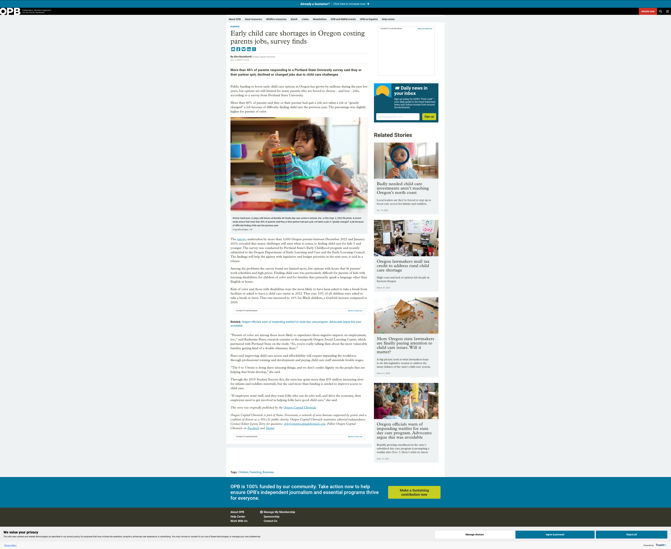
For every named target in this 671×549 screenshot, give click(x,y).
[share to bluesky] (243, 49)
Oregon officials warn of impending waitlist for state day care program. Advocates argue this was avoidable (404, 430)
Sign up (429, 116)
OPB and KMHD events (343, 19)
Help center (388, 19)
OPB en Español (369, 19)
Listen (305, 19)
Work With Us (238, 521)
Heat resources (253, 19)
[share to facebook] (238, 49)
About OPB (235, 19)
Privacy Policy (10, 545)
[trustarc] (660, 545)
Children (243, 472)
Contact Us (270, 521)
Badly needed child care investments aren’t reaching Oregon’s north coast (403, 188)
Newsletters (319, 19)
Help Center (237, 516)
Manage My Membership (279, 512)
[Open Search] (660, 11)
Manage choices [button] (475, 534)
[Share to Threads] (254, 49)
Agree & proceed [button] (555, 534)
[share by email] (233, 49)
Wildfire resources (276, 19)
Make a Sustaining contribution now (414, 492)
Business (235, 27)
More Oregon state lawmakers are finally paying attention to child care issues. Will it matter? (405, 345)
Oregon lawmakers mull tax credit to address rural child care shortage (403, 265)
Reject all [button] (631, 534)
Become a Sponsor (355, 311)
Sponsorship (271, 516)
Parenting (255, 472)
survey (241, 239)
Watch (294, 19)
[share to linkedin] (248, 49)
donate (647, 11)
